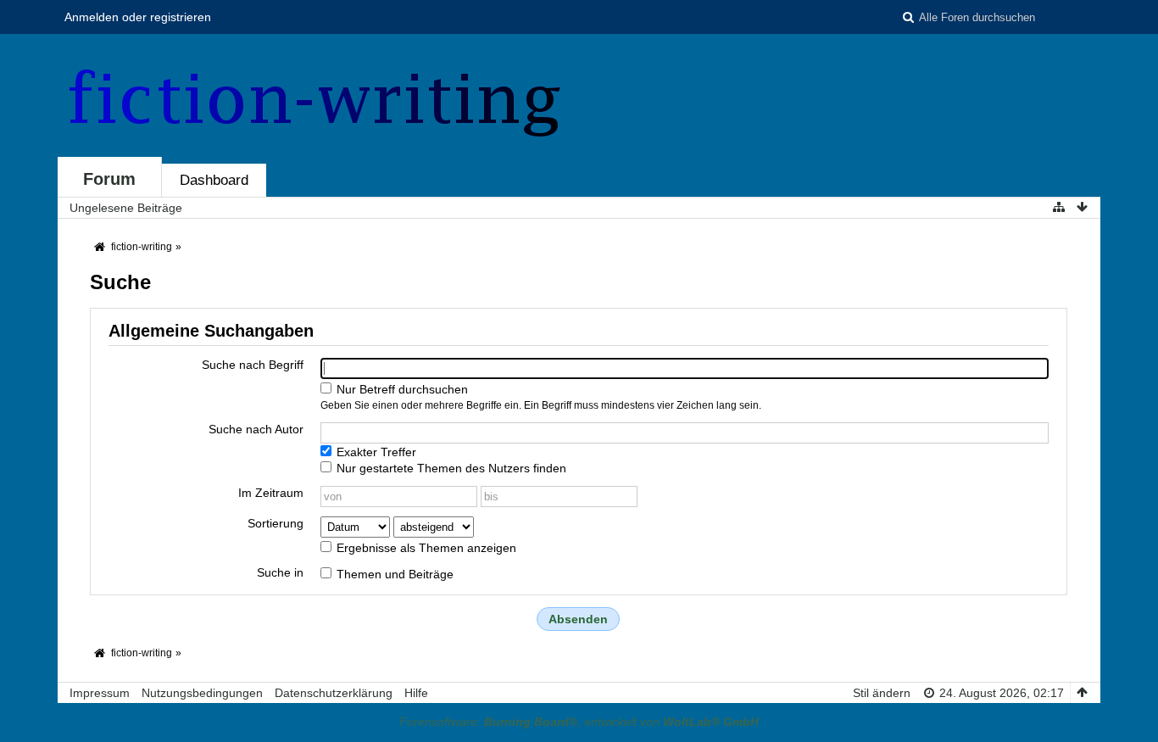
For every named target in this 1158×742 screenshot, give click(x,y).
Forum (109, 179)
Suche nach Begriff (252, 364)
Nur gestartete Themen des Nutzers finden (449, 468)
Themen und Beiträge (393, 574)
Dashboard (214, 180)
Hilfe (416, 693)
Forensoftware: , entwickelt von (579, 721)
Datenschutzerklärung (333, 693)
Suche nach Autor (256, 429)
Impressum (100, 693)
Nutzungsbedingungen (202, 693)
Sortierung (275, 523)
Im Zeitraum (270, 492)
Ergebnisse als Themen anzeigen (424, 548)
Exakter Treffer (374, 452)
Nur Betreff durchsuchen (400, 389)
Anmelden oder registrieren (137, 17)
